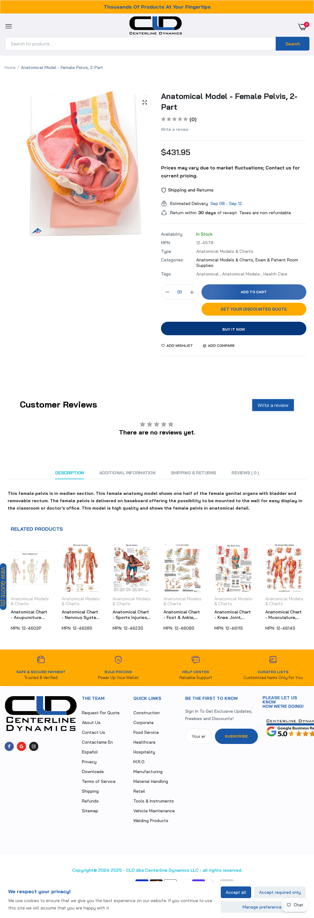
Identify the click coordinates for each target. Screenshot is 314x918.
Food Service (146, 732)
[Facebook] (9, 746)
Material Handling (150, 781)
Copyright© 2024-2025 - (98, 870)
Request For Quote (101, 712)
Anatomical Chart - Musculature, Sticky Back (232, 614)
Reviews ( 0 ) (245, 473)
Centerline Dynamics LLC (171, 870)
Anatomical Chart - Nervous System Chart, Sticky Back (30, 614)
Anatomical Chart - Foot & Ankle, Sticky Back (131, 614)
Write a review (175, 129)
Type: (166, 251)
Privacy (89, 761)
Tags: (166, 274)
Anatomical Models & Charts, (225, 260)
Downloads (93, 771)
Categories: (172, 260)
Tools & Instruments (153, 801)
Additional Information (127, 473)
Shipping (90, 791)
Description (69, 473)
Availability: (172, 234)
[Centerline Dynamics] (155, 27)
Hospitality (144, 752)
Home (10, 67)
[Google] (21, 746)
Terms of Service (99, 781)
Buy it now (233, 329)
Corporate (143, 722)
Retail (139, 791)
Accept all (236, 892)
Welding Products (150, 820)
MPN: (166, 242)
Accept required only (280, 892)
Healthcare (144, 742)
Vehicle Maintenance (154, 811)
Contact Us (93, 732)
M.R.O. (139, 761)
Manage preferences (263, 907)
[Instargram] (33, 746)
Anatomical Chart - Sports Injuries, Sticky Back (80, 614)
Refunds (90, 801)
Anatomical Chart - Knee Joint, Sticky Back (181, 614)
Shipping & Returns (193, 473)
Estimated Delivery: (189, 203)
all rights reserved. (222, 870)
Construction (146, 712)
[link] (297, 879)
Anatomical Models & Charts (30, 601)
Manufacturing (148, 771)
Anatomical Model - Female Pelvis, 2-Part (229, 101)
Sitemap (90, 811)
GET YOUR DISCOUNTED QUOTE (253, 309)
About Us (91, 722)
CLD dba (135, 870)
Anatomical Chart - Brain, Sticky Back (283, 614)
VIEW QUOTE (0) (3, 586)
